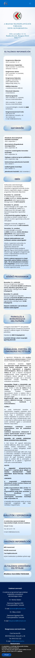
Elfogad (6, 655)
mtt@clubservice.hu (17, 641)
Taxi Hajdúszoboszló (10, 553)
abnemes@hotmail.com (17, 609)
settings (20, 651)
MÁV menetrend (9, 547)
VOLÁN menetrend (10, 550)
